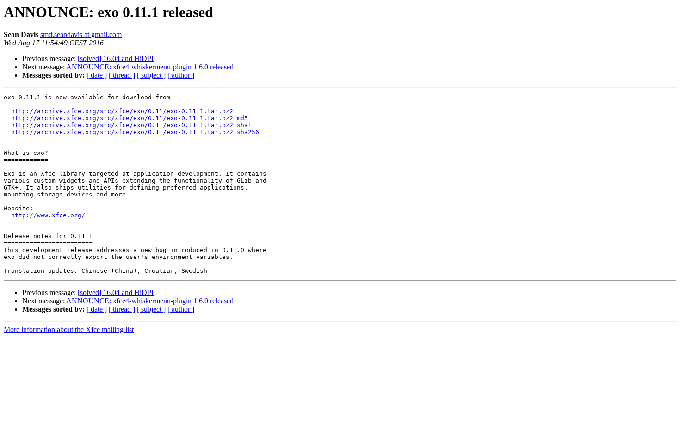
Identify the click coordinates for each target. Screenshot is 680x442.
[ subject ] (151, 75)
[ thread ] (122, 75)
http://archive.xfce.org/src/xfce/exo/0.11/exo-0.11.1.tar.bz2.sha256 (135, 132)
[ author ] (180, 75)
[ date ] (97, 75)
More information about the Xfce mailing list (69, 329)
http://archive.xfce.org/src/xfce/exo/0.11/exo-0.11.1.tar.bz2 (122, 111)
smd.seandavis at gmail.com (81, 34)
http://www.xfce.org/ (48, 215)
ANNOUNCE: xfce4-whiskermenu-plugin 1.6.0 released (150, 67)
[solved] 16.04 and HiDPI (116, 58)
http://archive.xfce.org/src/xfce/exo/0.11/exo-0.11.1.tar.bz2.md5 (129, 118)
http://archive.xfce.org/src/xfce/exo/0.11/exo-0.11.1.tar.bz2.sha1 (131, 125)
